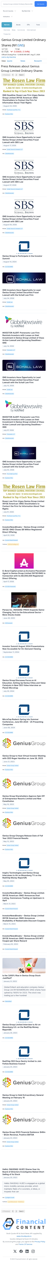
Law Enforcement (12, 1201)
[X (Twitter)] (15, 1251)
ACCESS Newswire (10, 586)
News (13, 30)
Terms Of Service (25, 1244)
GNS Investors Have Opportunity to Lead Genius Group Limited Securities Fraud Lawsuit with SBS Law (21, 140)
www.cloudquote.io (24, 1236)
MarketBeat (8, 1001)
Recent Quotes (8, 11)
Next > (21, 75)
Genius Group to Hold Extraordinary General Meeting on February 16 (23, 1096)
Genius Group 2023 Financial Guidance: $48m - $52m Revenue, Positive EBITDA (23, 1133)
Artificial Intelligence (13, 544)
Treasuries (7, 34)
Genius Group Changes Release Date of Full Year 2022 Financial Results (22, 836)
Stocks (18, 25)
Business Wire (9, 114)
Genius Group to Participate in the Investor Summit (22, 257)
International (31, 30)
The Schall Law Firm (12, 474)
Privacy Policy (40, 1241)
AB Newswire (8, 623)
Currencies (21, 30)
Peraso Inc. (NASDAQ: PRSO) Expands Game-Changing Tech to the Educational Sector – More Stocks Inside (23, 612)
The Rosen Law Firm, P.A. (13, 110)
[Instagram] (33, 1251)
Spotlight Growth (9, 1197)
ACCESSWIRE (9, 266)
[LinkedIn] (27, 1251)
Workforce (21, 1201)
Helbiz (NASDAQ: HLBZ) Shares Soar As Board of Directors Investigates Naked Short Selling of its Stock (23, 1172)
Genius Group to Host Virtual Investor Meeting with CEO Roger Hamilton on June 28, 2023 (24, 757)
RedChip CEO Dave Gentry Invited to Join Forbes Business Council (21, 1062)
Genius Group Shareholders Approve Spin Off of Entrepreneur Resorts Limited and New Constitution (23, 798)
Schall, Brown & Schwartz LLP (15, 149)
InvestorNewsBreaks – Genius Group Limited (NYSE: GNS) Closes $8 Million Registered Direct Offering (23, 529)
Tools (38, 25)
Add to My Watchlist (9, 57)
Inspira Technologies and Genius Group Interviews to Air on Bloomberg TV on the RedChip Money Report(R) (21, 875)
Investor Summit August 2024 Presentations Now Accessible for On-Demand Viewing (23, 647)
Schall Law (9, 302)
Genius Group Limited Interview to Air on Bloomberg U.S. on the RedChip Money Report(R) (21, 1027)
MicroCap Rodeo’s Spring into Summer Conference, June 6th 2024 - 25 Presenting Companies (22, 722)
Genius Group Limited (12, 765)
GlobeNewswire (9, 153)
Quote (9, 61)
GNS (21, 45)
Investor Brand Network (11, 540)
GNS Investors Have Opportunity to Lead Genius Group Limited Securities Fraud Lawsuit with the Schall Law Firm (21, 292)
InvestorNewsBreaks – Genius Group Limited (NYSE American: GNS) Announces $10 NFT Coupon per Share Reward (23, 938)
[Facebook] (21, 1251)
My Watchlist (26, 11)
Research (38, 61)
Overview (7, 30)
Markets (6, 25)
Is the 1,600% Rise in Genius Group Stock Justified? (21, 976)
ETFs (28, 25)
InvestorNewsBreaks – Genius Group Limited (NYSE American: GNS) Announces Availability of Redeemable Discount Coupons (23, 918)
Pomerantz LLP (11, 350)
